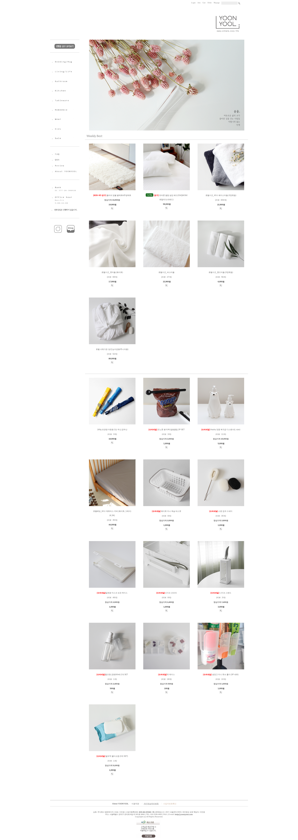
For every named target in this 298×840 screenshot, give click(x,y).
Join (199, 3)
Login (193, 3)
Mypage (217, 3)
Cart (204, 3)
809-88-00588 (145, 812)
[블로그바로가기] (71, 224)
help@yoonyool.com (184, 814)
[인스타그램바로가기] (58, 224)
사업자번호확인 (169, 804)
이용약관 (135, 804)
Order (210, 3)
